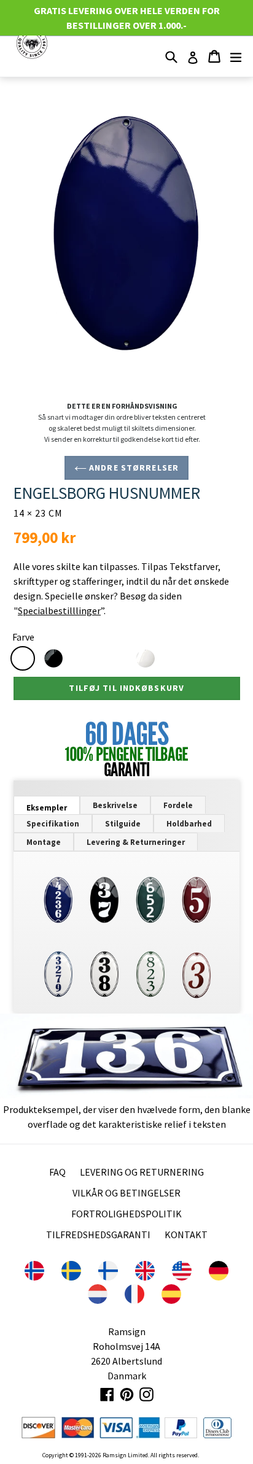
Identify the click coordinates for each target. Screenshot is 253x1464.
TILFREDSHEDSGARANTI (98, 1234)
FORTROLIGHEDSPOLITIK (126, 1214)
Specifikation (52, 824)
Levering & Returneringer (136, 842)
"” (59, 610)
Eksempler (46, 808)
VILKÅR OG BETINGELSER (126, 1193)
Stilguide (123, 824)
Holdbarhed (189, 824)
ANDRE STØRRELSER (133, 467)
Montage (43, 842)
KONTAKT (186, 1234)
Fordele (178, 805)
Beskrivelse (115, 805)
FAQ (57, 1172)
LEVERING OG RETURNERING (142, 1172)
